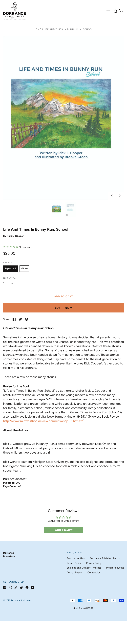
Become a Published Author (105, 558)
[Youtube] (32, 587)
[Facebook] (4, 587)
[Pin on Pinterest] (26, 319)
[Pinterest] (27, 587)
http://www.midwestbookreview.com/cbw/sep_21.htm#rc (43, 421)
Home (37, 29)
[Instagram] (10, 587)
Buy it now (63, 307)
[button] (115, 11)
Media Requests (115, 567)
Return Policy (74, 563)
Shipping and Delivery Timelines (84, 567)
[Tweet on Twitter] (20, 319)
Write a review (63, 529)
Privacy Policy (94, 563)
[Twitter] (21, 587)
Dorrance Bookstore (20, 600)
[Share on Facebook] (14, 319)
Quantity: (9, 278)
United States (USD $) (82, 608)
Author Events (75, 572)
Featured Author (76, 558)
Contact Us (93, 572)
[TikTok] (15, 587)
